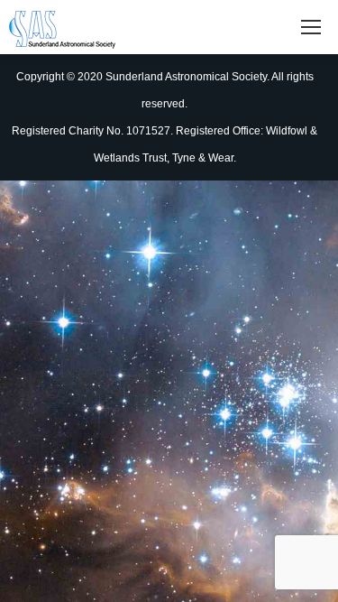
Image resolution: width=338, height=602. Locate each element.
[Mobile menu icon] (311, 27)
